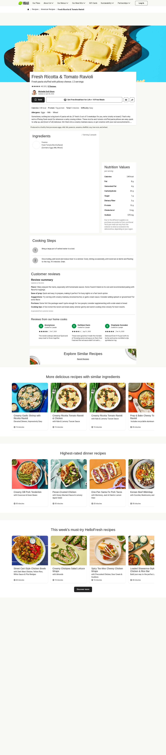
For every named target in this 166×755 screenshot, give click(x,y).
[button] (64, 136)
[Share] (132, 99)
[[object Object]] (126, 99)
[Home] (28, 9)
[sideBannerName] (119, 145)
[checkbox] (32, 86)
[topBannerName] (83, 19)
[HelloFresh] (23, 3)
